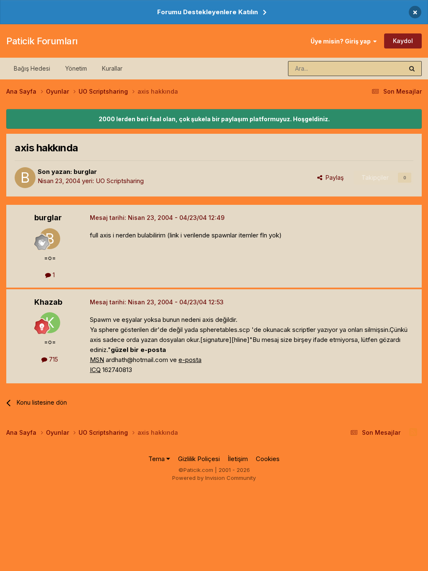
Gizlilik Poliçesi (199, 459)
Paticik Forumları (42, 41)
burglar (85, 172)
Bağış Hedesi (32, 68)
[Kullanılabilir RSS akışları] (413, 432)
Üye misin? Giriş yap (342, 41)
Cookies (268, 459)
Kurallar (112, 68)
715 (52, 359)
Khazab (48, 302)
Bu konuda (378, 68)
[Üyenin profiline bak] (25, 177)
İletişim (238, 459)
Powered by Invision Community (214, 477)
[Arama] (412, 68)
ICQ (95, 370)
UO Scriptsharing (120, 181)
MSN (97, 360)
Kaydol (403, 40)
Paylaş (333, 177)
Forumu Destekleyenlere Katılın (207, 12)
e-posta (189, 360)
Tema (157, 459)
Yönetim (76, 68)
